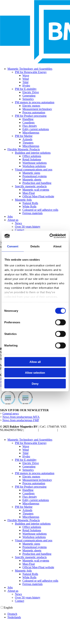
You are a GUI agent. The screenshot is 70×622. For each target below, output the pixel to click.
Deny (35, 383)
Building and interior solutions (33, 523)
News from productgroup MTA (21, 416)
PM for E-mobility (26, 459)
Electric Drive (30, 463)
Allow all (35, 361)
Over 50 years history (27, 597)
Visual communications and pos (33, 540)
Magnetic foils (23, 570)
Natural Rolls (30, 574)
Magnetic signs (31, 543)
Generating (28, 466)
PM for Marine (23, 506)
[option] (38, 614)
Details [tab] (35, 246)
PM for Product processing (30, 486)
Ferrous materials (32, 584)
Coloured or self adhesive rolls (40, 580)
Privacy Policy (48, 430)
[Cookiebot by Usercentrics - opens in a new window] (50, 236)
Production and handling (36, 553)
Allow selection (35, 372)
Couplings (28, 493)
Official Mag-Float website (38, 567)
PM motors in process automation (34, 473)
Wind (25, 449)
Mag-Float (28, 563)
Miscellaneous (30, 503)
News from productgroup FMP (20, 420)
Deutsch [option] (12, 613)
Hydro (26, 456)
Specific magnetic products (31, 557)
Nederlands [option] (14, 617)
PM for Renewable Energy (31, 443)
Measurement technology (37, 480)
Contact (19, 600)
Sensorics (28, 469)
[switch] (60, 322)
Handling (27, 490)
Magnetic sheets (31, 550)
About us (12, 590)
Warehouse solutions (34, 533)
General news (10, 413)
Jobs (10, 587)
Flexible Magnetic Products (23, 520)
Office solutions (31, 527)
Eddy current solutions (35, 500)
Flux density (29, 496)
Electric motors (31, 476)
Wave (25, 446)
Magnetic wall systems (35, 560)
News (18, 594)
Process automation (33, 483)
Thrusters (27, 513)
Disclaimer (31, 430)
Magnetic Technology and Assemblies (29, 439)
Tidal (25, 453)
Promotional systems (34, 547)
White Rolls (29, 577)
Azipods (27, 510)
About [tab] (57, 246)
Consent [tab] (12, 246)
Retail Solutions (31, 530)
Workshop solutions (34, 537)
